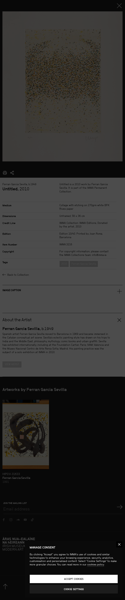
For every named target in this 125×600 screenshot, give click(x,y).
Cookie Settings (74, 589)
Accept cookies (73, 579)
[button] (119, 544)
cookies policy (95, 564)
